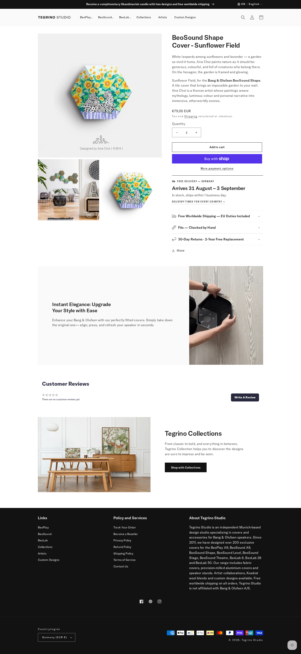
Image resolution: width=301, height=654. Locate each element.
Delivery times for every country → (198, 201)
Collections (45, 547)
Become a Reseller (125, 534)
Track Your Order (124, 527)
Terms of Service (124, 560)
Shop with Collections (185, 467)
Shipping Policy (123, 553)
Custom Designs (48, 560)
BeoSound (45, 534)
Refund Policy (122, 547)
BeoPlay (43, 527)
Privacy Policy (122, 540)
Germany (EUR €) (54, 637)
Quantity (178, 124)
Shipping (190, 116)
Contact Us (120, 566)
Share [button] (180, 250)
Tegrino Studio (252, 639)
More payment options (217, 168)
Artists (42, 553)
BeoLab (43, 540)
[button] (85, 17)
